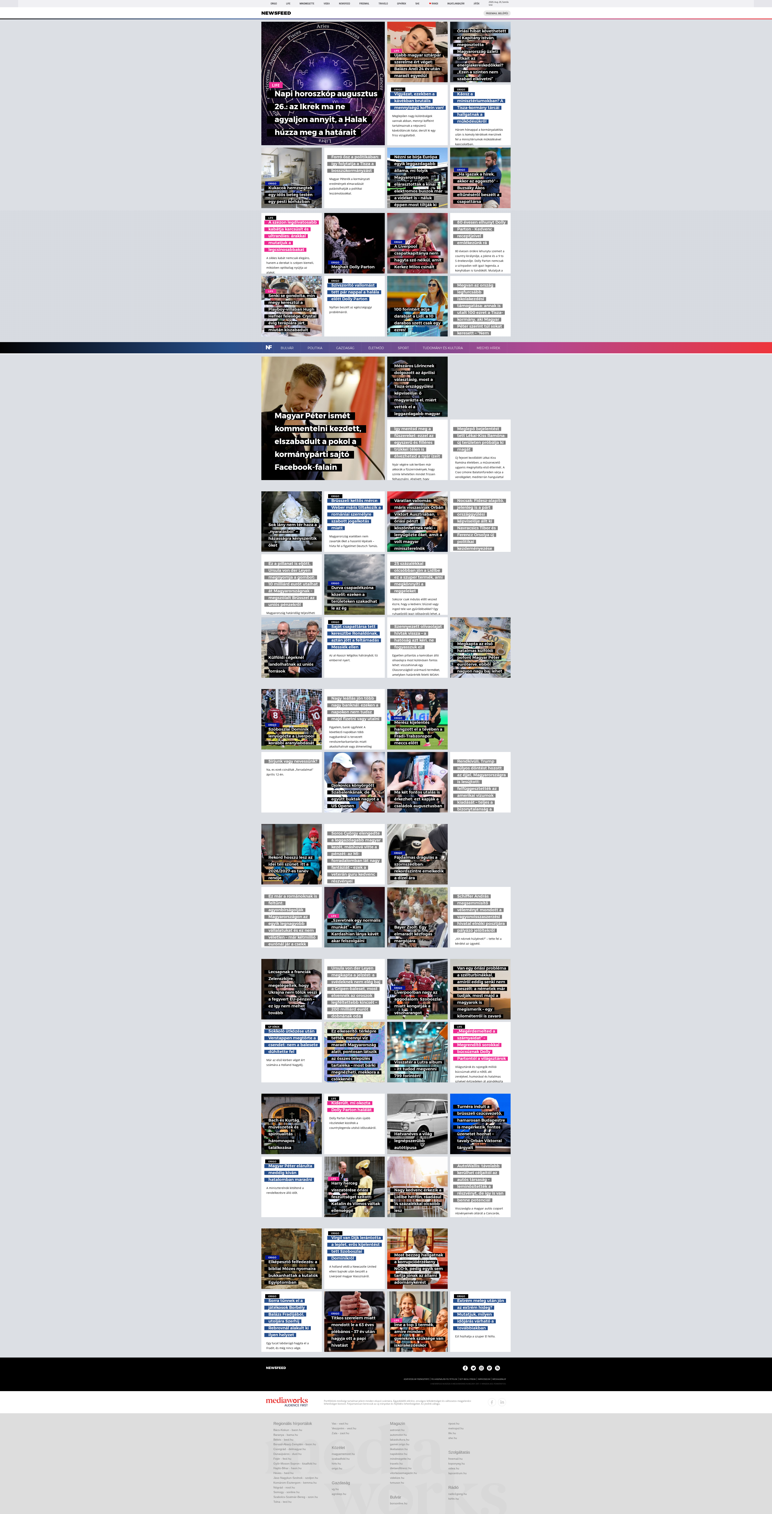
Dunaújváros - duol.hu (287, 1453)
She (417, 3)
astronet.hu (397, 1430)
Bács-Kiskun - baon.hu (287, 1430)
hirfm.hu (453, 1498)
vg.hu (335, 1489)
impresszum (484, 1379)
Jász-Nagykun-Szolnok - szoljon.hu (295, 1477)
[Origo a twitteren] (473, 1368)
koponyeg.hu (456, 1463)
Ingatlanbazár (455, 3)
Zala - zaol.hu (340, 1433)
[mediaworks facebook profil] (492, 1402)
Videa (327, 3)
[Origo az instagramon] (481, 1368)
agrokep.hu (339, 1493)
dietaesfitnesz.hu (401, 1468)
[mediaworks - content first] (287, 1402)
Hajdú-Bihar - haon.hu (287, 1468)
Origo (274, 3)
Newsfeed (344, 3)
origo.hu (337, 1468)
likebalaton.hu (399, 1449)
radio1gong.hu (457, 1493)
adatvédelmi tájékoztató (416, 1379)
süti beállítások (467, 1379)
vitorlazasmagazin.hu (403, 1473)
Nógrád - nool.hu (284, 1487)
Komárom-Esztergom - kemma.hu (295, 1482)
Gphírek (401, 3)
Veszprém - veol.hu (344, 1428)
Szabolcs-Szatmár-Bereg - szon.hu (295, 1497)
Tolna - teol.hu (282, 1501)
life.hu (452, 1433)
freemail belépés (497, 13)
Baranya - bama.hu (285, 1434)
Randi (435, 3)
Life (288, 3)
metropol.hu (456, 1428)
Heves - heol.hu (283, 1473)
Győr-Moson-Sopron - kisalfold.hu (294, 1463)
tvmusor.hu (397, 1482)
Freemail (364, 3)
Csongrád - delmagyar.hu (289, 1449)
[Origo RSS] (497, 1368)
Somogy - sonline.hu (286, 1492)
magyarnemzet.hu (343, 1453)
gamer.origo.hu (399, 1444)
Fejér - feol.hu (282, 1458)
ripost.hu (453, 1423)
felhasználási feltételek (444, 1379)
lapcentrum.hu (457, 1473)
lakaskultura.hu (399, 1439)
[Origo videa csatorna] (489, 1368)
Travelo (383, 3)
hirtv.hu (336, 1463)
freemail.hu (455, 1458)
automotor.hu (398, 1434)
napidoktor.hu (398, 1453)
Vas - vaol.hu (340, 1423)
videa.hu (453, 1468)
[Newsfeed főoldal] (276, 1368)
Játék (476, 3)
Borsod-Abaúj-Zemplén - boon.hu (294, 1444)
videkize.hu (397, 1477)
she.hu (452, 1438)
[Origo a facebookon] (465, 1368)
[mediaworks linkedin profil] (502, 1402)
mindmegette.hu (400, 1458)
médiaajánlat (499, 1379)
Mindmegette (307, 3)
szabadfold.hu (341, 1458)
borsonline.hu (398, 1503)
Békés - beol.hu (283, 1439)
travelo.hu (396, 1463)
